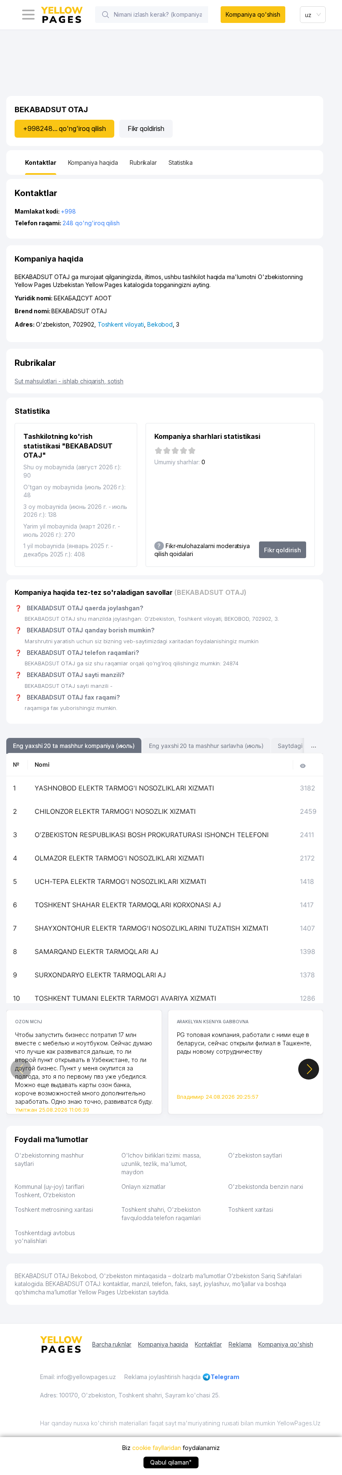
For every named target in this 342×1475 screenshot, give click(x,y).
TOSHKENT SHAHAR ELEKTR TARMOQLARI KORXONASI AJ (128, 905)
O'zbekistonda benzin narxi (265, 1186)
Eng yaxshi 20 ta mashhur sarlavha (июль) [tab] (206, 745)
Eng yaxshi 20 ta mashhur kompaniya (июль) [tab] (74, 745)
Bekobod (160, 324)
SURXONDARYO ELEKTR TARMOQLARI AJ (100, 975)
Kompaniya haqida (163, 1344)
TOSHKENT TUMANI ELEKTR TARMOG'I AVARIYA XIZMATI (125, 998)
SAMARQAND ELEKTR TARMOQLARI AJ (97, 951)
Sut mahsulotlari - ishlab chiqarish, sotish (69, 381)
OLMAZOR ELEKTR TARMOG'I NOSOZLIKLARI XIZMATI (119, 858)
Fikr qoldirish (146, 128)
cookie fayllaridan (156, 1447)
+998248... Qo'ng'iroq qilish (64, 128)
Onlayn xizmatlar (143, 1186)
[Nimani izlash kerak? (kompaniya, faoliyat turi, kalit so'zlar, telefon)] (105, 14)
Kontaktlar (208, 1344)
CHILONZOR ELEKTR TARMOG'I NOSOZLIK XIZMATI (115, 811)
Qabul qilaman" (170, 1462)
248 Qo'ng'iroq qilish (91, 223)
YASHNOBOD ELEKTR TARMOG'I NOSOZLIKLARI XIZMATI (124, 788)
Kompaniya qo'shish (253, 14)
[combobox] (313, 14)
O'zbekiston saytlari (255, 1155)
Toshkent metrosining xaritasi (54, 1209)
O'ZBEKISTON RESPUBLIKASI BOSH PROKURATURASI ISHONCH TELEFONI (152, 835)
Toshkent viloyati (121, 324)
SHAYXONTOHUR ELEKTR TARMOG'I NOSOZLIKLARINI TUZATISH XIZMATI (151, 928)
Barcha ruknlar (111, 1344)
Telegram (225, 1376)
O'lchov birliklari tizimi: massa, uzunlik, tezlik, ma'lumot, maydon (161, 1163)
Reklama (240, 1344)
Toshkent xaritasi (250, 1209)
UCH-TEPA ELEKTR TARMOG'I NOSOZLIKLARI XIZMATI (120, 881)
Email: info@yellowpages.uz (78, 1376)
